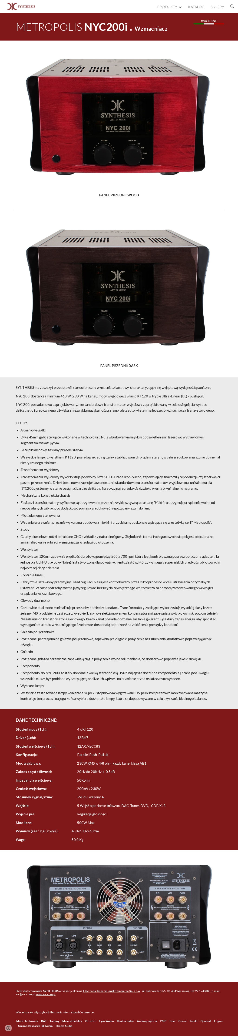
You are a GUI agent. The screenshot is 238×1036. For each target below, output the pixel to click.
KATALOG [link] (196, 6)
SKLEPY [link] (217, 6)
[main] (101, 27)
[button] (232, 6)
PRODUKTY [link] (167, 6)
